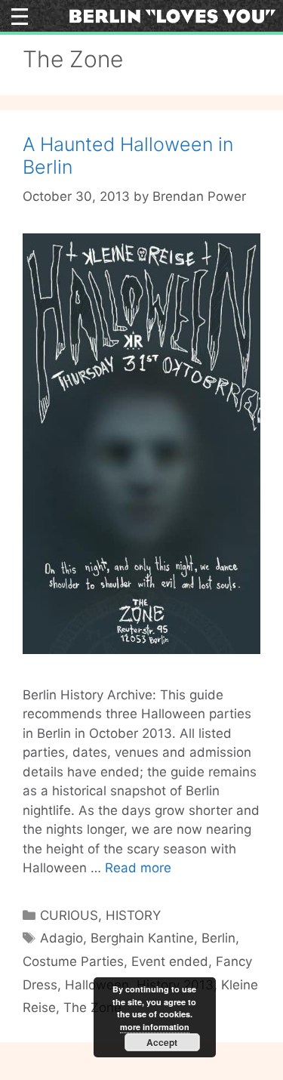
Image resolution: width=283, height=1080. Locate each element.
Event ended (169, 961)
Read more (138, 867)
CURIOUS (69, 915)
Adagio (61, 938)
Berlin (218, 938)
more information (154, 1026)
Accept (161, 1042)
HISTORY (133, 915)
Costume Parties (73, 961)
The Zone (92, 1007)
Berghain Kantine (142, 938)
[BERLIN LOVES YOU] (172, 15)
